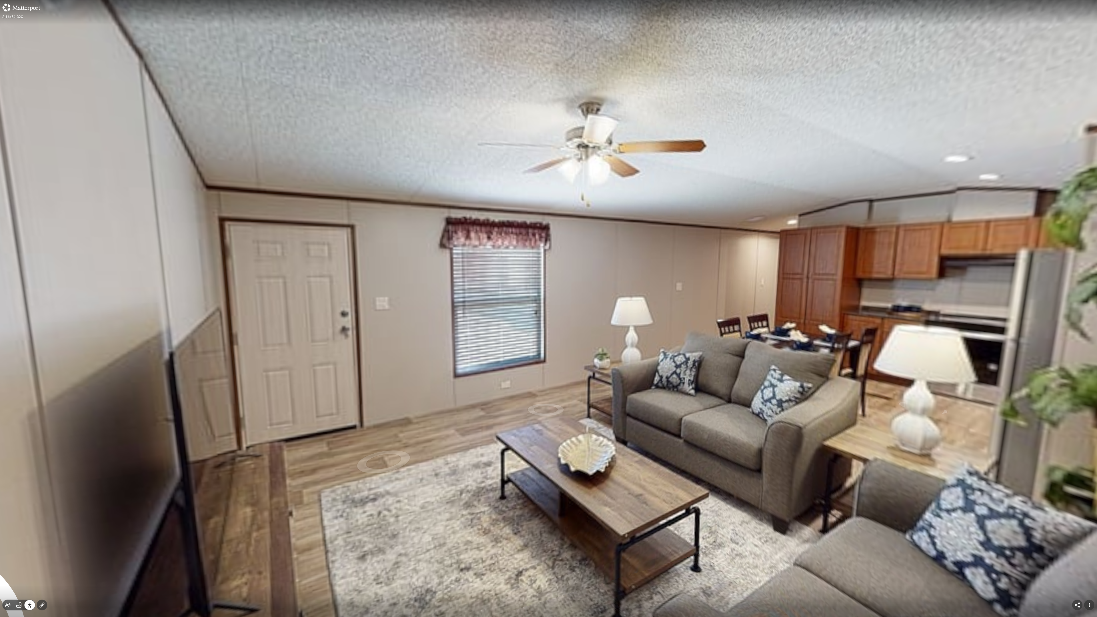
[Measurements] (42, 605)
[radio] (8, 605)
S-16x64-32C (12, 17)
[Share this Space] (1077, 605)
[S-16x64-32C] (548, 308)
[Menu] (1089, 605)
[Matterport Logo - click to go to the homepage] (21, 7)
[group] (18, 605)
